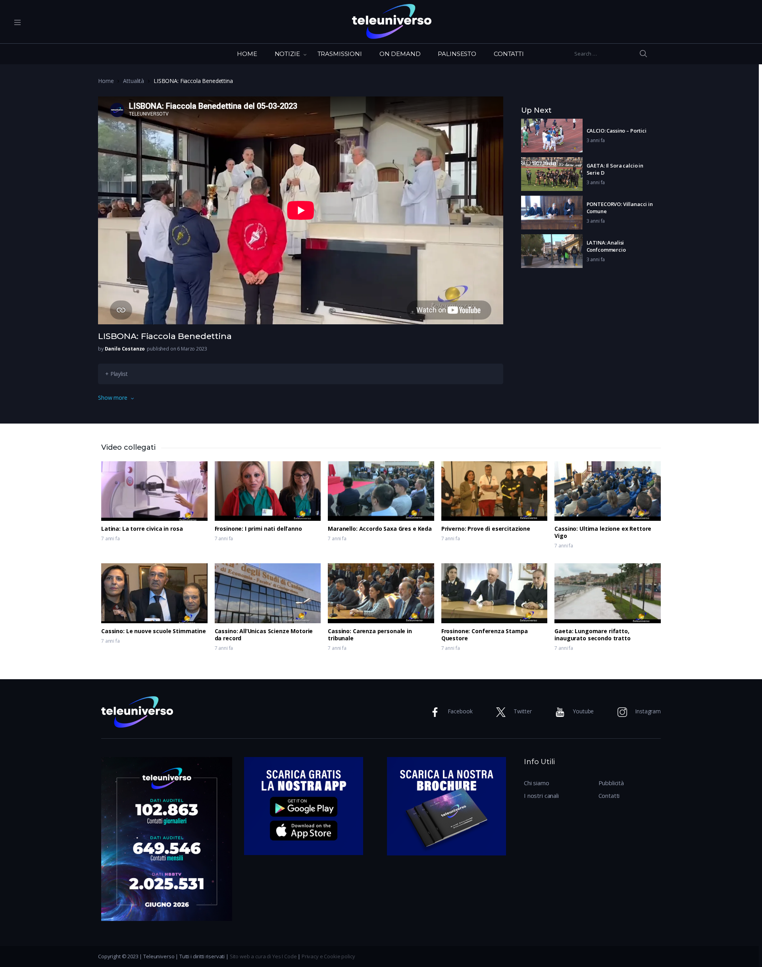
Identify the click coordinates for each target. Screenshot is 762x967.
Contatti (609, 795)
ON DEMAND (400, 54)
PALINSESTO (457, 54)
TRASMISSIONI (340, 54)
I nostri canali (541, 795)
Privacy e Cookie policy (328, 956)
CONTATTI (509, 54)
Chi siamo (536, 783)
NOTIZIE (287, 54)
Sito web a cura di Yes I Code (263, 956)
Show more (112, 397)
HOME (247, 54)
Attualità (133, 81)
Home (106, 81)
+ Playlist (116, 374)
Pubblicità (611, 783)
